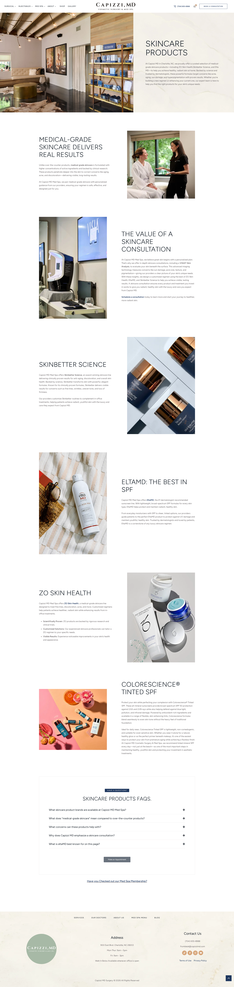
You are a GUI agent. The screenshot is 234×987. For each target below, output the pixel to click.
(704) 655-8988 (192, 941)
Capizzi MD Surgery (104, 980)
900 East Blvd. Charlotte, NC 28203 (117, 945)
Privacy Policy (200, 960)
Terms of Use (185, 960)
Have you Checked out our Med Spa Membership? (117, 881)
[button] (44, 6)
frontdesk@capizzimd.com (192, 946)
